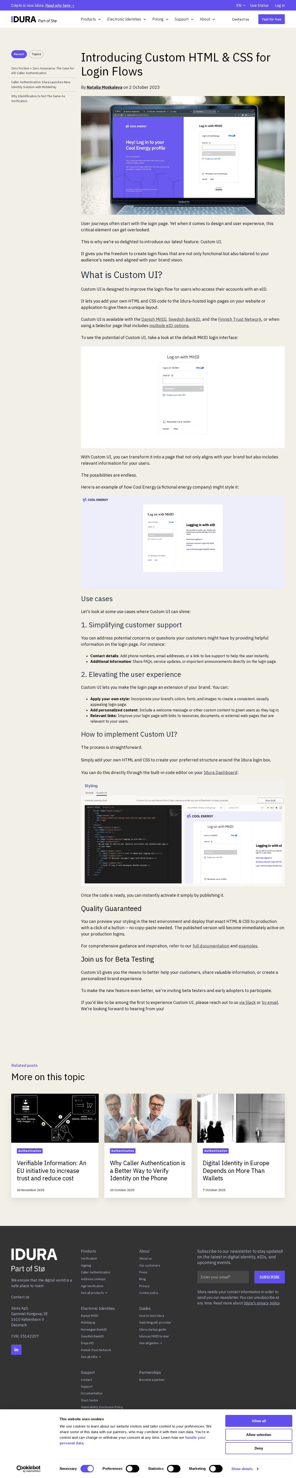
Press (143, 1272)
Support (182, 19)
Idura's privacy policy (262, 1303)
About (205, 19)
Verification (89, 1258)
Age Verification (92, 1286)
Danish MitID (90, 1316)
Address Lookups (93, 1279)
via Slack (247, 1002)
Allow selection (258, 1435)
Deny (259, 1448)
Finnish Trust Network (96, 1350)
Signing (86, 1265)
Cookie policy (148, 1293)
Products (88, 19)
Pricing (158, 19)
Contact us (240, 19)
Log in (280, 5)
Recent (19, 54)
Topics (36, 54)
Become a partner (152, 1380)
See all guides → (150, 1343)
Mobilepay (88, 1322)
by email (270, 1002)
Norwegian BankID (94, 1329)
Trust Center (89, 1400)
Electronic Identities (124, 19)
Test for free (271, 19)
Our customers (149, 1265)
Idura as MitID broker (154, 1336)
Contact (86, 1380)
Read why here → (59, 5)
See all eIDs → (91, 1357)
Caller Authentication (95, 1272)
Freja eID (87, 1343)
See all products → (94, 1293)
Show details (242, 1469)
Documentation (91, 1393)
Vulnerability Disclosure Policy (102, 1407)
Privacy (144, 1286)
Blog (142, 1279)
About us (145, 1258)
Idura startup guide (152, 1329)
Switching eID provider (155, 1322)
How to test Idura (151, 1316)
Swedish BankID (92, 1336)
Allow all (259, 1421)
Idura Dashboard (220, 772)
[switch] (132, 1468)
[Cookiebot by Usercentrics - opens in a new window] (28, 1468)
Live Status (259, 5)
